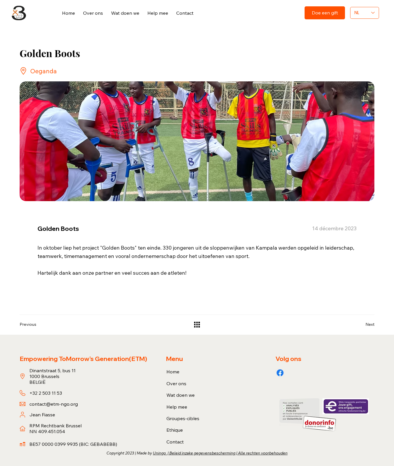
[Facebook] (280, 372)
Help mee (176, 407)
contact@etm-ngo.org (53, 404)
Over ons (176, 383)
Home (172, 372)
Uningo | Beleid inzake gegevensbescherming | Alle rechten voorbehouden (220, 452)
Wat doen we (180, 395)
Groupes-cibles (182, 418)
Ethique (174, 430)
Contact (175, 442)
